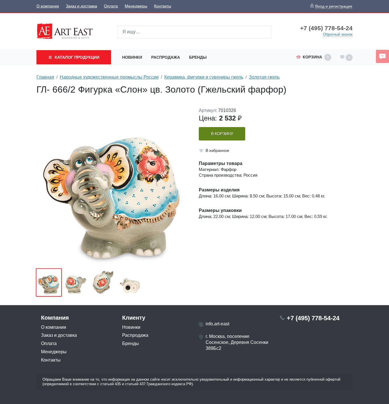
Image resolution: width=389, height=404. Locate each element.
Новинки (132, 57)
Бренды (198, 57)
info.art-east (217, 323)
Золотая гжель (264, 77)
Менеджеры (136, 6)
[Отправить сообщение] (382, 56)
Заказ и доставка (81, 6)
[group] (113, 186)
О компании (47, 6)
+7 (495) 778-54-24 (326, 28)
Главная (45, 77)
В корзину (222, 134)
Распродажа (165, 57)
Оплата (111, 6)
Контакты (162, 6)
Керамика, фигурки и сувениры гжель (203, 77)
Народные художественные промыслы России (109, 77)
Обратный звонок (338, 34)
